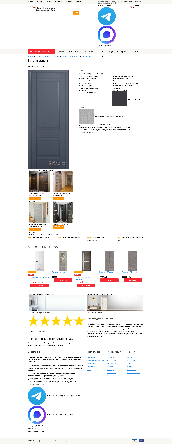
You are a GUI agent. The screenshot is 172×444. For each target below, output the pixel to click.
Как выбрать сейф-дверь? (96, 324)
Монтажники (59, 2)
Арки (89, 370)
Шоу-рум (110, 51)
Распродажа (74, 51)
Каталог (130, 357)
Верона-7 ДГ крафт (130, 272)
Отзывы (135, 51)
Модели (32, 201)
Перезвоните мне (133, 373)
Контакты (78, 2)
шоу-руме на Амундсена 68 (44, 343)
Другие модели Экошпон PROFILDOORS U (94, 125)
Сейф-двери (91, 364)
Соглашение (111, 373)
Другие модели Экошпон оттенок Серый (109, 116)
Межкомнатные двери (95, 360)
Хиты (100, 51)
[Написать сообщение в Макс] (106, 35)
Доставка (31, 2)
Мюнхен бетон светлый (39, 277)
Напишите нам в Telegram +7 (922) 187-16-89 (63, 396)
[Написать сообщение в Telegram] (106, 16)
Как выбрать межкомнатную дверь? (119, 324)
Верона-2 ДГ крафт (106, 272)
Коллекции (91, 357)
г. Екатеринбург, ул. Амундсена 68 (132, 2)
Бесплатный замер (104, 45)
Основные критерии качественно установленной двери (107, 329)
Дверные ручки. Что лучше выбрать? (124, 331)
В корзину (39, 285)
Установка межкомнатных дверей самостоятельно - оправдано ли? (117, 326)
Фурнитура (91, 367)
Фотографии (34, 198)
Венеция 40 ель (58, 272)
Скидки (61, 51)
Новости (69, 2)
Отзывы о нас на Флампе (37, 331)
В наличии (89, 51)
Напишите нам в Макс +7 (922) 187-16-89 (61, 415)
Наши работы (122, 51)
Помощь (39, 2)
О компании (49, 2)
